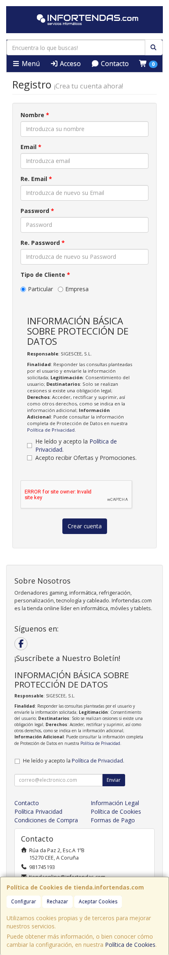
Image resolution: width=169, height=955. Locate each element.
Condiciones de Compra (46, 820)
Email (31, 147)
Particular (40, 289)
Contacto (114, 63)
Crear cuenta (85, 526)
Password (37, 211)
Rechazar (57, 901)
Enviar (114, 779)
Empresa (77, 289)
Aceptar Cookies (98, 901)
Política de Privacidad (51, 430)
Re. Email (36, 179)
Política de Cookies (130, 944)
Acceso (69, 63)
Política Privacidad (38, 811)
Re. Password (43, 243)
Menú (30, 63)
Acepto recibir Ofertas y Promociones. (86, 458)
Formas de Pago (113, 820)
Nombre (35, 115)
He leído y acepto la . (76, 445)
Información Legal (115, 803)
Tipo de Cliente (45, 274)
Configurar (23, 901)
